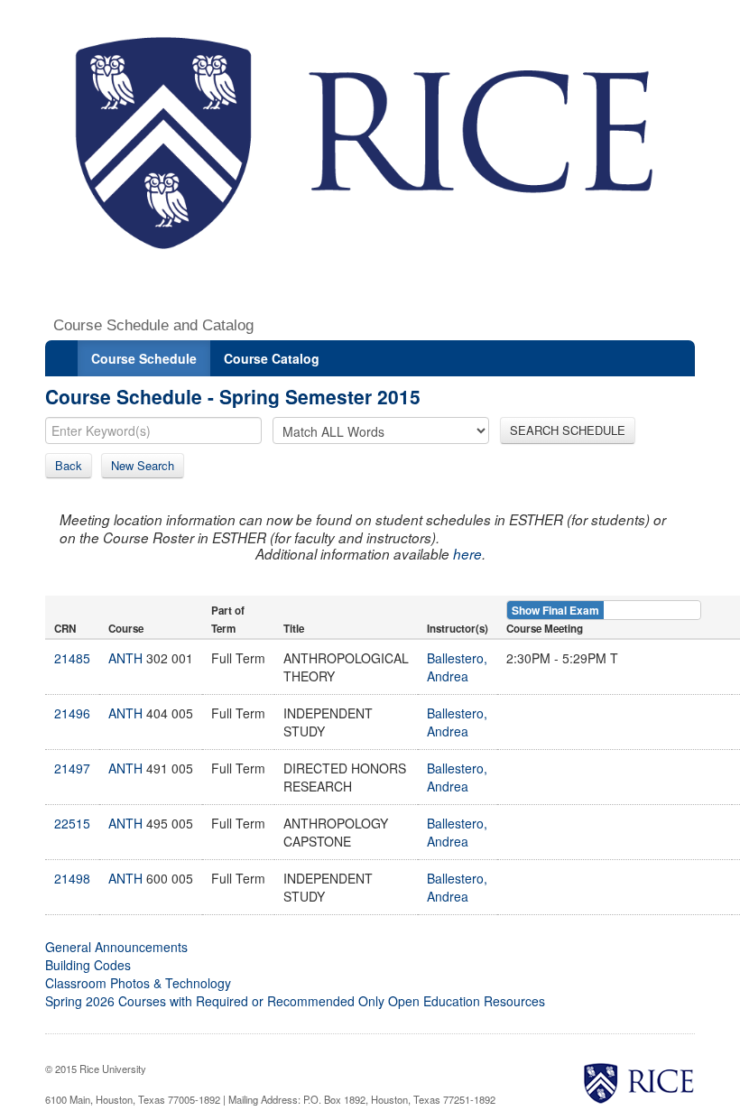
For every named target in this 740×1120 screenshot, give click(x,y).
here (467, 553)
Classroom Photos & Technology (138, 983)
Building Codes (88, 965)
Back (68, 465)
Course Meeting (544, 628)
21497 (72, 768)
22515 (72, 823)
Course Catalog (271, 358)
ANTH (125, 658)
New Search (142, 465)
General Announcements (116, 947)
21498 (72, 878)
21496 (72, 713)
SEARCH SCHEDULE (567, 430)
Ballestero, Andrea (457, 667)
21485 (72, 658)
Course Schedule (144, 358)
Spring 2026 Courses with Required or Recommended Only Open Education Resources (295, 1001)
